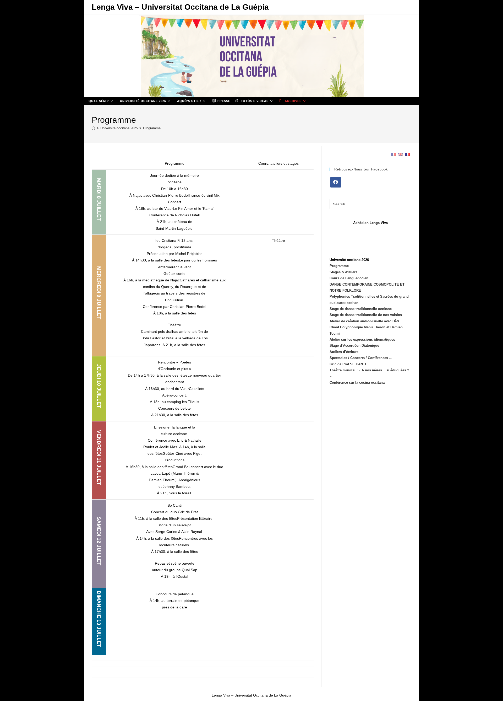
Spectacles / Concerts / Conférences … (361, 358)
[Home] (93, 128)
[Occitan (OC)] (407, 154)
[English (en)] (400, 154)
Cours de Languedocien (349, 278)
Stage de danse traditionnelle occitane (361, 309)
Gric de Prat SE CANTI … (350, 364)
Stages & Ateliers (343, 272)
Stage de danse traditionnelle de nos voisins (366, 315)
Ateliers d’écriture (344, 352)
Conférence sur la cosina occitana (357, 382)
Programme (152, 128)
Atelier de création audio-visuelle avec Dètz (365, 321)
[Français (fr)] (393, 154)
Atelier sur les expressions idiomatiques (362, 339)
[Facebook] (335, 182)
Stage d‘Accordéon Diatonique (354, 345)
